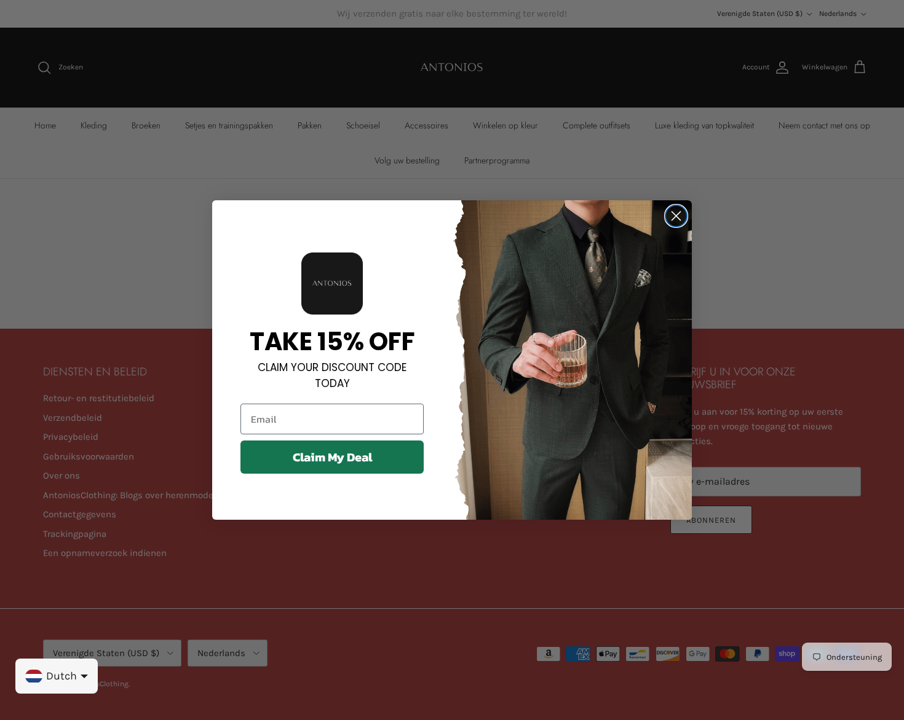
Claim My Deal (332, 457)
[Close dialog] (676, 216)
